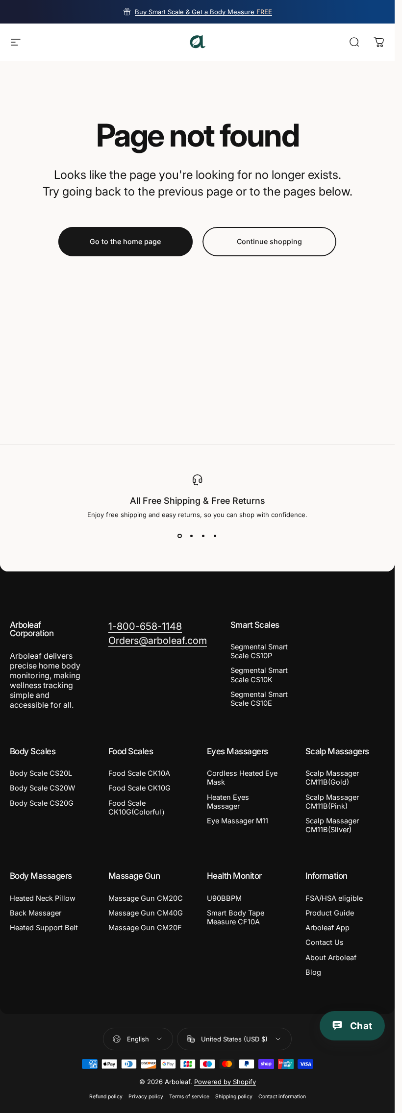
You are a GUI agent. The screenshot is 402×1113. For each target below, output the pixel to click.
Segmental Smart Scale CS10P (259, 651)
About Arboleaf (330, 957)
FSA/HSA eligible (334, 898)
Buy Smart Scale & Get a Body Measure (203, 12)
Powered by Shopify (225, 1082)
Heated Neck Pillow (42, 898)
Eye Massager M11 (237, 820)
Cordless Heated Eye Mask (242, 778)
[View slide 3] (203, 536)
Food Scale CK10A (139, 773)
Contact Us (324, 942)
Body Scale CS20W (42, 788)
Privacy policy (145, 1096)
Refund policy (106, 1096)
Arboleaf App (327, 927)
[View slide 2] (192, 536)
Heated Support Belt (44, 927)
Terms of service (189, 1096)
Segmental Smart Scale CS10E (259, 699)
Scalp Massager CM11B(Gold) (332, 778)
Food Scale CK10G (139, 788)
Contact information (282, 1096)
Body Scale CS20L (41, 773)
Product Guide (329, 913)
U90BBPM (224, 898)
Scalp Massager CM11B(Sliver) (332, 825)
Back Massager (35, 913)
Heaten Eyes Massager (228, 802)
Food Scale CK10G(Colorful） (138, 807)
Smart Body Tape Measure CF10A (235, 917)
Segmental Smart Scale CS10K (259, 675)
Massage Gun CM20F (145, 927)
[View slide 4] (215, 536)
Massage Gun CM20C (145, 898)
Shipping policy (233, 1096)
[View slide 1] (180, 536)
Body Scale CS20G (42, 803)
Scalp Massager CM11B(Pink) (332, 802)
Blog (313, 972)
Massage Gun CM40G (145, 913)
